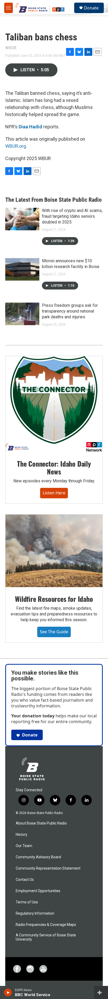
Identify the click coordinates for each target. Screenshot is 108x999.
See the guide (54, 632)
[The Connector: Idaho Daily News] (54, 404)
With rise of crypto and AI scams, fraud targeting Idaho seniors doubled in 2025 (72, 216)
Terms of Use (27, 902)
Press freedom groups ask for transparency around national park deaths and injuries (70, 311)
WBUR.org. (16, 146)
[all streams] (101, 992)
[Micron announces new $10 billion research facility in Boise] (22, 269)
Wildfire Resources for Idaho (54, 599)
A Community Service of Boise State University (46, 937)
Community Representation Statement (48, 868)
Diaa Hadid (30, 126)
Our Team (24, 846)
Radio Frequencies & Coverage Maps (46, 925)
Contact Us (25, 880)
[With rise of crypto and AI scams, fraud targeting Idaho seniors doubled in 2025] (22, 219)
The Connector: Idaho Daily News (54, 467)
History (21, 835)
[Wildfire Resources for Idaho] (54, 551)
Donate (91, 8)
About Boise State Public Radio (41, 823)
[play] (8, 992)
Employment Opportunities (38, 891)
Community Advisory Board (38, 857)
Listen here (54, 493)
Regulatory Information (35, 913)
